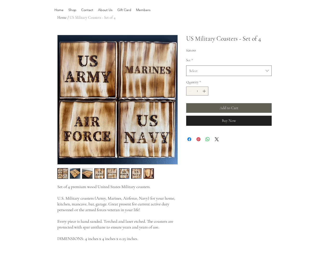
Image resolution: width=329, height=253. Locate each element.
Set (189, 60)
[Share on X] (217, 139)
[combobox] (229, 70)
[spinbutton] (197, 91)
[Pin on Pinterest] (198, 139)
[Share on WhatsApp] (208, 139)
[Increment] (205, 91)
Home (61, 17)
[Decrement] (190, 91)
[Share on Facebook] (189, 139)
